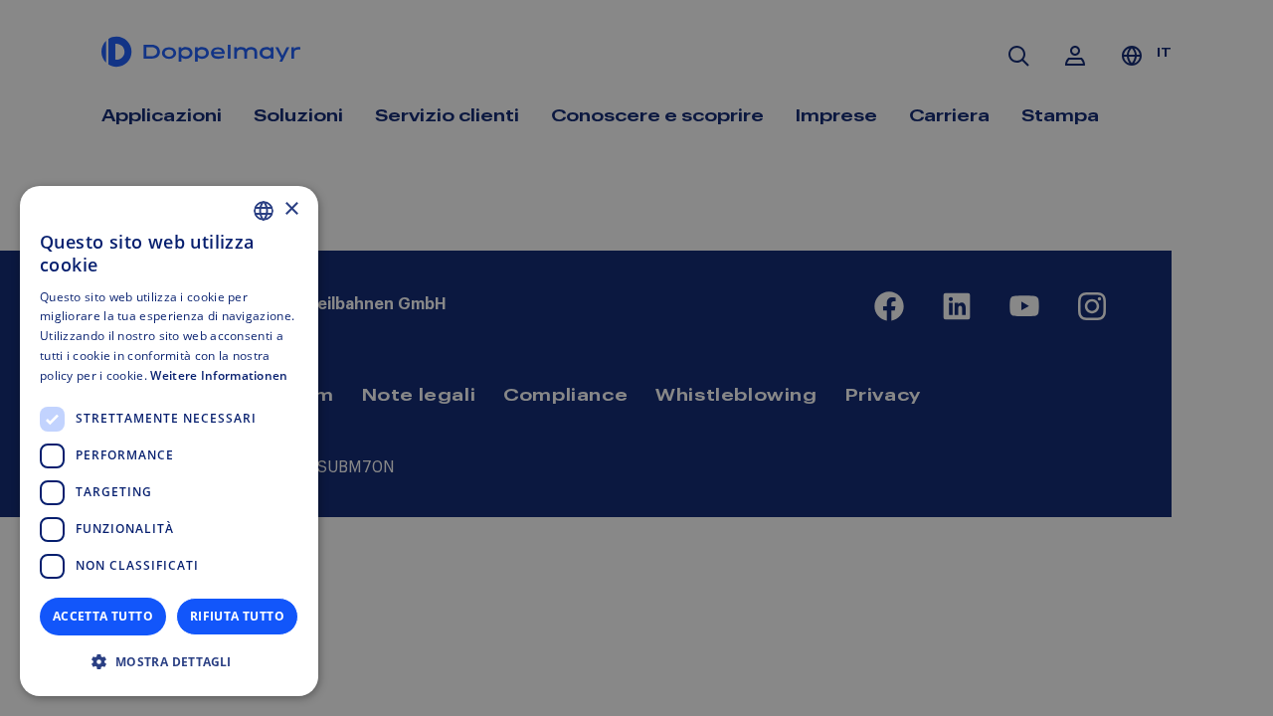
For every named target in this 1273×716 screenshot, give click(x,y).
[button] (169, 662)
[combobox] (263, 211)
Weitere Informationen (218, 375)
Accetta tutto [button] (103, 616)
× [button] (290, 209)
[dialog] (169, 441)
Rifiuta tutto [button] (237, 616)
